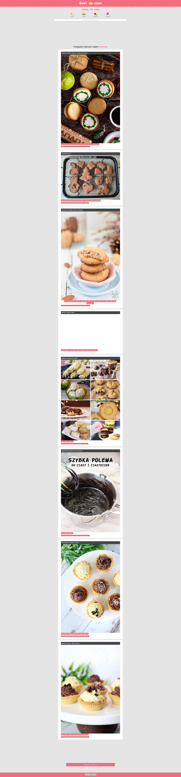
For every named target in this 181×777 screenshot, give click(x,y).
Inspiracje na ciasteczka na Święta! (70, 358)
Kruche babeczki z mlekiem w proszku (70, 542)
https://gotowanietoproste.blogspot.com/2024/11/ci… (79, 305)
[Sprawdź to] (91, 9)
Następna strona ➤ (90, 764)
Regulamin (87, 774)
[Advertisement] (90, 33)
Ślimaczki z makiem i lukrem (68, 312)
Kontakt (94, 774)
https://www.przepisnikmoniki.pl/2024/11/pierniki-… (78, 202)
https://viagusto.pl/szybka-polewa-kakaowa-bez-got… (78, 535)
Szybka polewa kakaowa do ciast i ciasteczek (72, 450)
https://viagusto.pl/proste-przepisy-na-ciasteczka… (78, 443)
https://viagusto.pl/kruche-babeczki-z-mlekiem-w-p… (78, 636)
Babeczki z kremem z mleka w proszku (70, 643)
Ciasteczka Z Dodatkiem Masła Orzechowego (72, 210)
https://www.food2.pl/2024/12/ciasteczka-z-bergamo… (79, 146)
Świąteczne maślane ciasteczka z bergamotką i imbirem (74, 53)
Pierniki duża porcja (66, 153)
